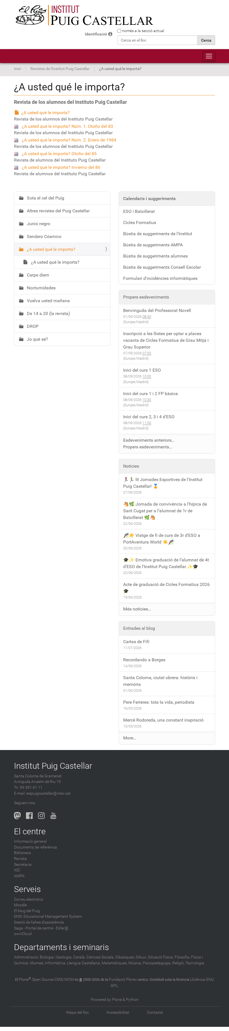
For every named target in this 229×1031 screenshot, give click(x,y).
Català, (79, 957)
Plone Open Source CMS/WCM (46, 979)
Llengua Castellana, (84, 963)
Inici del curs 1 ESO (142, 370)
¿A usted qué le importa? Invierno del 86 (61, 167)
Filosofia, (182, 957)
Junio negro (38, 223)
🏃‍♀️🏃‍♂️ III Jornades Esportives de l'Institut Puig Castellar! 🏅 (162, 483)
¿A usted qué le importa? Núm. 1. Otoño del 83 (67, 126)
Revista (20, 858)
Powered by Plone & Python (115, 999)
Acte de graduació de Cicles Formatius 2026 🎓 (166, 588)
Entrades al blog (139, 628)
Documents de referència (35, 847)
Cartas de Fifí (136, 641)
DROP (32, 326)
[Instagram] (41, 815)
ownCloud (23, 933)
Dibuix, (141, 957)
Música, (135, 963)
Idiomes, (37, 963)
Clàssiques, (125, 957)
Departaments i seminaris (61, 947)
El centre (30, 831)
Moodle (20, 905)
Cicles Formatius (139, 222)
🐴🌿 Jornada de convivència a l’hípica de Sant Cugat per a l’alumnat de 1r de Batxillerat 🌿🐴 (165, 510)
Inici (17, 68)
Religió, (178, 963)
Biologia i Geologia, (56, 957)
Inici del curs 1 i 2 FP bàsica (150, 393)
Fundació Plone (122, 979)
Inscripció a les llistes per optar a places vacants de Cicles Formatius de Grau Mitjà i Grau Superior (166, 340)
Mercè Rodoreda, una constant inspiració (163, 720)
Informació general (30, 841)
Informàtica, (55, 963)
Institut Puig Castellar (53, 766)
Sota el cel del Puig (45, 198)
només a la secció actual (143, 30)
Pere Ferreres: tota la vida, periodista (158, 702)
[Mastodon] (17, 815)
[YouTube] (53, 815)
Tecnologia (194, 963)
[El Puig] (84, 15)
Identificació (96, 34)
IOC (17, 870)
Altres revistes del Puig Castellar (58, 210)
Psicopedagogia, (157, 963)
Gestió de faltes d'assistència (39, 922)
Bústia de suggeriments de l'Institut (157, 233)
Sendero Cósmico (43, 236)
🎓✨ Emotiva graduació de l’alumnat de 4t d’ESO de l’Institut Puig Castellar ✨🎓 (166, 563)
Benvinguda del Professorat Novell (157, 310)
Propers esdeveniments (146, 297)
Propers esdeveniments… (147, 447)
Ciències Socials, (100, 957)
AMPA (19, 876)
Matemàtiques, (115, 963)
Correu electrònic (28, 899)
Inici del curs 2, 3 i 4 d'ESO (149, 416)
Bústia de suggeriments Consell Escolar (162, 267)
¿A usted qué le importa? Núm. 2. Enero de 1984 (69, 140)
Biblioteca (22, 852)
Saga (18, 928)
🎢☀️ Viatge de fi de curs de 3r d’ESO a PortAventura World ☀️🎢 (161, 539)
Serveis (27, 889)
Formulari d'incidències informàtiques (160, 278)
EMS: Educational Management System (48, 916)
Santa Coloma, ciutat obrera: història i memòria (160, 681)
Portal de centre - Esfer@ (47, 928)
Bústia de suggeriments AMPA (153, 244)
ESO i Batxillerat (139, 211)
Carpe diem (37, 275)
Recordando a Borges (144, 659)
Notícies (131, 466)
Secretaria (23, 864)
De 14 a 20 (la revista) (48, 313)
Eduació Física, (161, 957)
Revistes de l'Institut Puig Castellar (60, 68)
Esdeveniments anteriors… (149, 440)
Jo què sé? (37, 339)
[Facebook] (29, 815)
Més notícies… (137, 609)
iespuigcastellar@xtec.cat (48, 793)
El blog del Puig (27, 911)
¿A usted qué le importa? (45, 112)
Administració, (26, 957)
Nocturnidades (41, 287)
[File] (18, 126)
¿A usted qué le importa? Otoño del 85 (59, 153)
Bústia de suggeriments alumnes (155, 256)
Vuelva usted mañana (48, 300)
